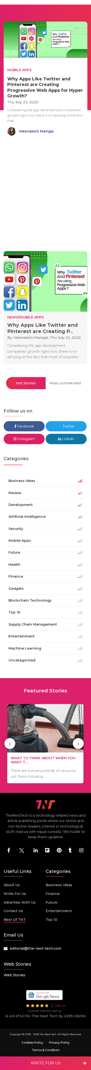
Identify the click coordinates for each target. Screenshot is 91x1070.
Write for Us (15, 894)
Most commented (65, 383)
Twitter (68, 426)
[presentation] (9, 743)
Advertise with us (20, 902)
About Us (12, 885)
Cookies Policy (32, 1042)
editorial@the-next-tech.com (35, 948)
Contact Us (13, 911)
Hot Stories (26, 383)
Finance (53, 894)
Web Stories (14, 975)
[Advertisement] (45, 194)
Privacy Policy (59, 1042)
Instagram (26, 439)
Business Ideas (59, 885)
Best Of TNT (15, 919)
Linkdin (67, 439)
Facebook (25, 426)
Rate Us (60, 1005)
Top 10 (51, 919)
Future (51, 902)
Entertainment (59, 911)
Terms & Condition (45, 1050)
